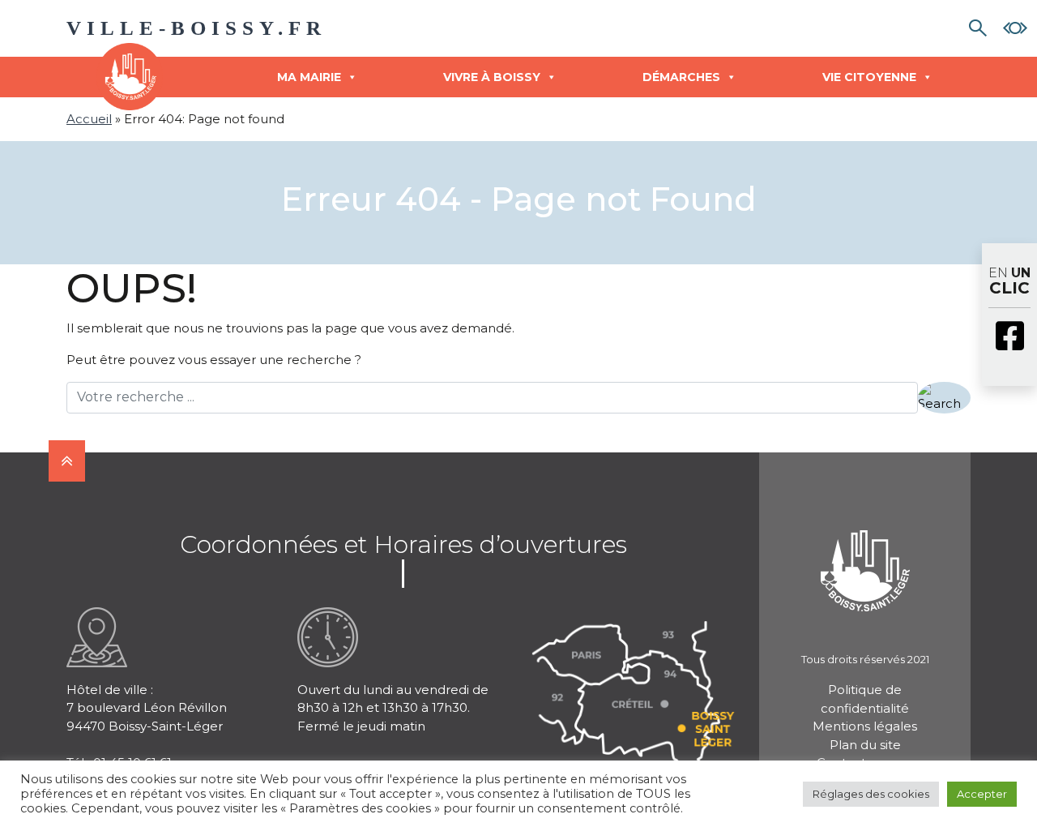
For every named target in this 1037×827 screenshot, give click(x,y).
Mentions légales (865, 726)
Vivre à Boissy (491, 77)
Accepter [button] (982, 793)
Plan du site (865, 744)
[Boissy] (865, 549)
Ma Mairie (309, 77)
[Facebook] (1009, 337)
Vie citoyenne (869, 77)
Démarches (681, 77)
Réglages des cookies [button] (871, 793)
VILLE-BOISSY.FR (196, 28)
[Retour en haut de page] (67, 461)
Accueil (89, 118)
